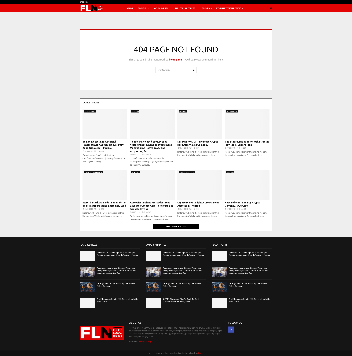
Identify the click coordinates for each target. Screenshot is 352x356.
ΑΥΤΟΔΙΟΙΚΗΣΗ (160, 8)
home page (175, 59)
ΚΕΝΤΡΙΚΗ (182, 111)
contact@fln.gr (145, 341)
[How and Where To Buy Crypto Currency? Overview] (247, 185)
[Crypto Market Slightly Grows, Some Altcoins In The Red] (199, 185)
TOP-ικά (206, 8)
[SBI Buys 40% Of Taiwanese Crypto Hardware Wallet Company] (199, 124)
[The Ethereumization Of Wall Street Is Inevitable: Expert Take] (247, 124)
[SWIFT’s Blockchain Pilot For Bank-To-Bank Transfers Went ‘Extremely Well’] (104, 185)
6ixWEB (200, 353)
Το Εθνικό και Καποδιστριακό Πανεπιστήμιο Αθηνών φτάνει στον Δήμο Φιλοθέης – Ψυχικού (103, 144)
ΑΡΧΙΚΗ (130, 8)
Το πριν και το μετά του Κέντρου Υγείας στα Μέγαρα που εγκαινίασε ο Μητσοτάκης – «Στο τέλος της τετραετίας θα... (117, 270)
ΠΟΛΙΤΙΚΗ (142, 8)
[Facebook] (267, 8)
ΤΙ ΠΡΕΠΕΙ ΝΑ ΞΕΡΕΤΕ (185, 8)
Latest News (90, 102)
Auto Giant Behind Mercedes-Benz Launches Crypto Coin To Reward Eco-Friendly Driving (152, 205)
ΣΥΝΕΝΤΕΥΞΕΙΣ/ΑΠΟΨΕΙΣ (228, 8)
